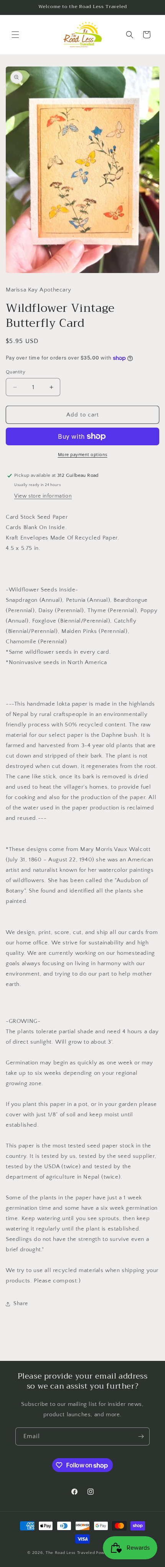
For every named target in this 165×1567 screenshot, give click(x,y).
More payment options (82, 454)
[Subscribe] (140, 1436)
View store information (43, 496)
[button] (15, 34)
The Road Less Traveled (70, 1552)
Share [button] (20, 1304)
